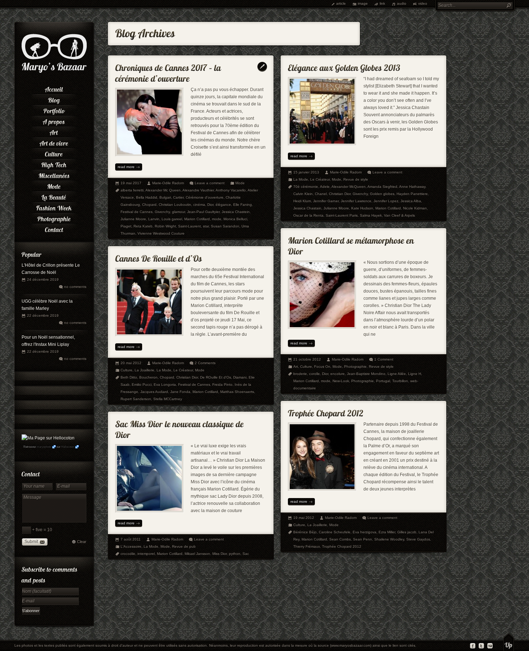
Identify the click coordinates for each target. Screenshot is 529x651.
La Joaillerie (144, 370)
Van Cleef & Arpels (399, 215)
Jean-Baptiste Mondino (366, 374)
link (382, 3)
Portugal (383, 381)
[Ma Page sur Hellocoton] (48, 437)
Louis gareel (172, 219)
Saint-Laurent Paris (342, 215)
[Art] (54, 131)
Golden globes (382, 194)
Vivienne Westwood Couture (161, 233)
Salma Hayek (371, 215)
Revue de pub (184, 546)
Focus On (322, 367)
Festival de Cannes (137, 212)
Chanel (321, 194)
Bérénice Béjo (305, 532)
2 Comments (205, 363)
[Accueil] (54, 88)
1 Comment (383, 359)
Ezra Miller (387, 532)
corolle (314, 374)
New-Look (341, 381)
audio (401, 3)
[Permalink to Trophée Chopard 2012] (325, 411)
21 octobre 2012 (307, 359)
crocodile (128, 554)
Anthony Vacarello (231, 190)
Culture (306, 367)
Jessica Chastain (307, 208)
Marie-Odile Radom (168, 183)
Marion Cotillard (197, 219)
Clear (81, 541)
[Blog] (54, 99)
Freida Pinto (222, 384)
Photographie (355, 367)
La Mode (300, 179)
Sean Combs (340, 539)
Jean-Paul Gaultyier (203, 212)
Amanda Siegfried (382, 187)
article (341, 3)
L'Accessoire (131, 546)
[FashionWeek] (54, 207)
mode (216, 219)
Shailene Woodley (389, 539)
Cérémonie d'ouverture (204, 197)
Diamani (240, 377)
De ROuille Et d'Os (215, 377)
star (206, 226)
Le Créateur (320, 179)
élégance (223, 205)
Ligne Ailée (397, 374)
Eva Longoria (165, 384)
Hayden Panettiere (412, 194)
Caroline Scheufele (335, 532)
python (234, 554)
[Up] (509, 642)
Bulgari (165, 197)
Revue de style (355, 179)
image (363, 3)
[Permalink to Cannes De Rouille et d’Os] (158, 257)
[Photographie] (54, 217)
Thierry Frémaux (306, 546)
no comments (75, 287)
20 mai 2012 (131, 363)
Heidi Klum (302, 201)
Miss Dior (219, 554)
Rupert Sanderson (136, 399)
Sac (246, 554)
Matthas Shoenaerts (237, 392)
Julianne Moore (133, 219)
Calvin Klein (303, 194)
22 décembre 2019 (43, 315)
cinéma (199, 205)
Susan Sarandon (225, 226)
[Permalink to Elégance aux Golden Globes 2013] (344, 66)
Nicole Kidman (415, 208)
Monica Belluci (235, 219)
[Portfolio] (54, 109)
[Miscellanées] (54, 174)
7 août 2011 (131, 539)
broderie (300, 374)
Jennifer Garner (326, 201)
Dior (210, 205)
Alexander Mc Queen (163, 190)
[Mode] (54, 185)
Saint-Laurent (189, 226)
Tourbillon (400, 381)
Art (295, 367)
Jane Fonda (180, 392)
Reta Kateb (143, 226)
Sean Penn (362, 539)
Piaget (126, 226)
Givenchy (162, 212)
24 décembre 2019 (43, 279)
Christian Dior (340, 194)
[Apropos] (54, 120)
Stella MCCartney (167, 399)
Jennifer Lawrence (356, 201)
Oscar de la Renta (308, 215)
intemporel (146, 554)
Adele (325, 187)
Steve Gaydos (418, 539)
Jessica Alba (411, 201)
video (422, 3)
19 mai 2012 (303, 518)
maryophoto (44, 446)
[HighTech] (54, 163)
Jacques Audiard (154, 392)
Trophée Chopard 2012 (341, 546)
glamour (178, 212)
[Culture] (54, 153)
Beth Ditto (129, 377)
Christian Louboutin (175, 205)
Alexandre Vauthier (198, 190)
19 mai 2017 (131, 183)
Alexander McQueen (348, 187)
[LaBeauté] (54, 196)
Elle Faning (242, 205)
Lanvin (153, 219)
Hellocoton (67, 446)
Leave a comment (210, 183)
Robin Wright (165, 226)
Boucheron (148, 377)
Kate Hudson (362, 208)
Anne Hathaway (412, 187)
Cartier (178, 197)
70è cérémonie (305, 187)
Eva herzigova (364, 532)
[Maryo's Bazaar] (54, 71)
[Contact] (54, 228)
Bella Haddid (146, 197)
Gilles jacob (406, 532)
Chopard (149, 205)
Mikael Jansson (197, 554)
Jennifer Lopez (386, 201)
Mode (240, 183)
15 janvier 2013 (306, 172)
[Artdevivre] (54, 142)
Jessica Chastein (236, 212)
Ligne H (414, 374)
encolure (337, 374)
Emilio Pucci (142, 384)
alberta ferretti (132, 190)
